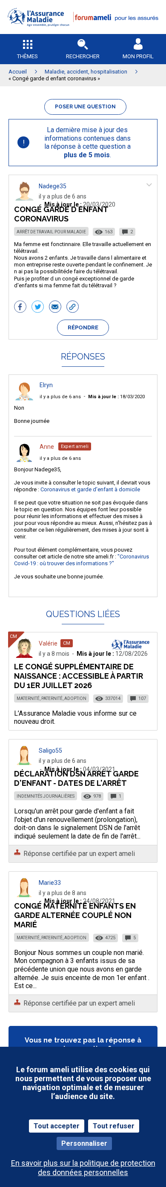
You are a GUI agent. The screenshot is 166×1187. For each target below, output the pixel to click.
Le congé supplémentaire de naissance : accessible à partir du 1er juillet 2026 (78, 676)
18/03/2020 (116, 396)
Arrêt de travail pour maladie (51, 231)
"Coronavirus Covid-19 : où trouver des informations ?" (81, 560)
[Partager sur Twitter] (37, 307)
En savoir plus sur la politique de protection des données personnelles (83, 1167)
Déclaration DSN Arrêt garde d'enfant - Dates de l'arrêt (76, 778)
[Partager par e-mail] (55, 307)
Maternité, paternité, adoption (51, 698)
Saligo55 (50, 750)
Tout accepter (57, 1126)
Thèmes (27, 56)
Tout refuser (114, 1126)
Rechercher (83, 56)
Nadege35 (52, 186)
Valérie (48, 643)
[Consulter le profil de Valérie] (24, 656)
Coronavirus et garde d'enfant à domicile (90, 489)
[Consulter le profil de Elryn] (24, 398)
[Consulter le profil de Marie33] (24, 895)
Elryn (46, 385)
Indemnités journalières (45, 796)
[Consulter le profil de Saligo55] (24, 763)
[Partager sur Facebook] (20, 307)
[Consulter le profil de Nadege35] (24, 198)
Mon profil (138, 56)
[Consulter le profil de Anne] (24, 460)
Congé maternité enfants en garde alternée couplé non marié (75, 915)
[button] (83, 32)
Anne (47, 446)
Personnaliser (84, 1143)
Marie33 (50, 882)
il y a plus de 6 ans (60, 396)
